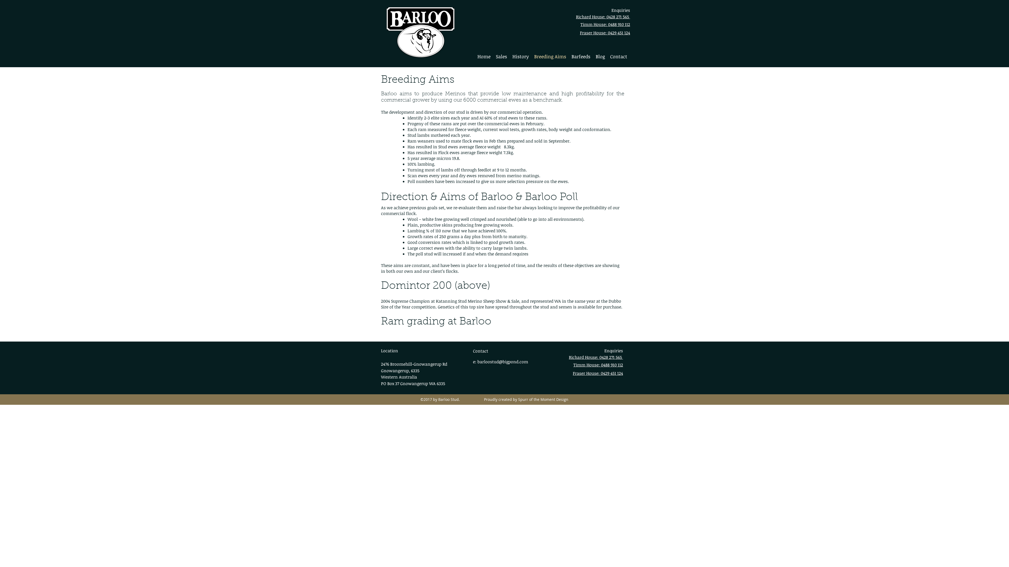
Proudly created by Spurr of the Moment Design (524, 399)
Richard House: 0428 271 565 (603, 17)
